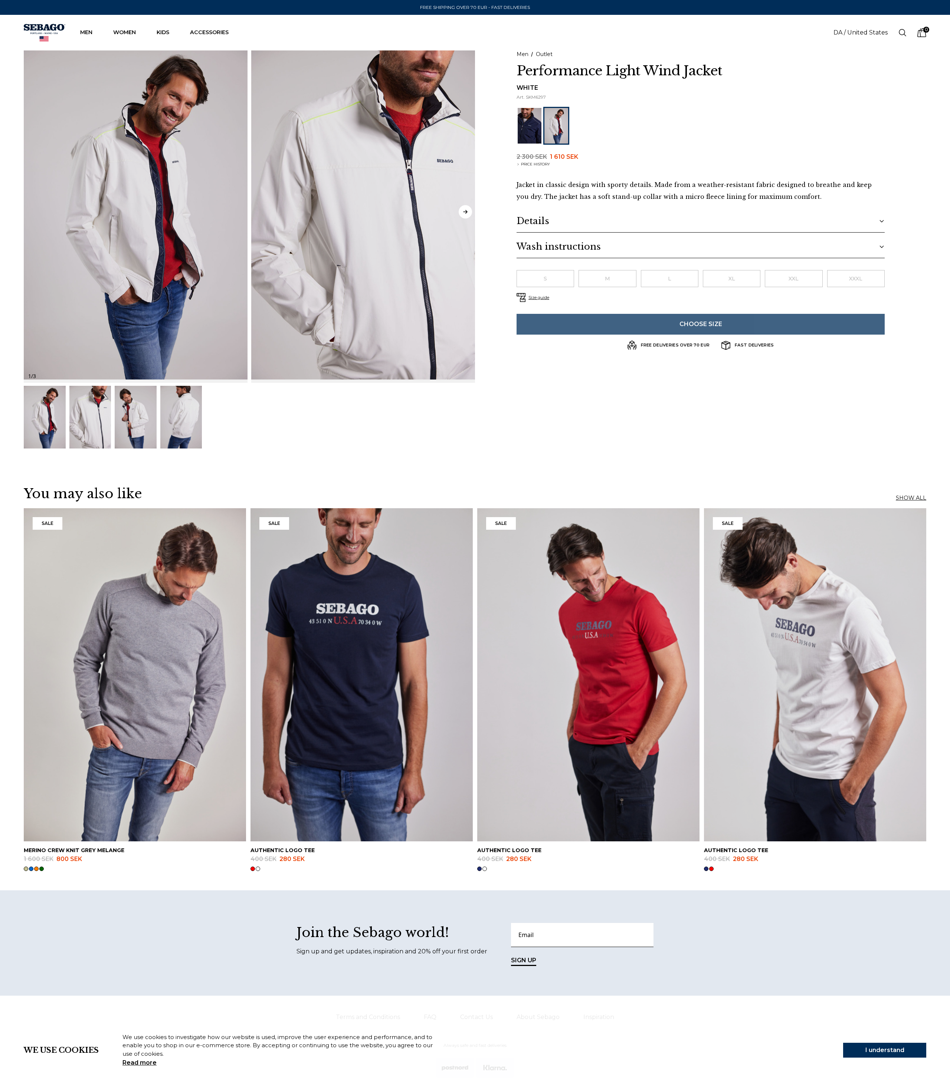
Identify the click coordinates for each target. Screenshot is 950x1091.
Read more (139, 1062)
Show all (911, 497)
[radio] (545, 278)
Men (86, 32)
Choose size (700, 324)
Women (124, 32)
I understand (884, 1050)
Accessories (209, 32)
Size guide (538, 297)
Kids (163, 32)
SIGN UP (523, 960)
